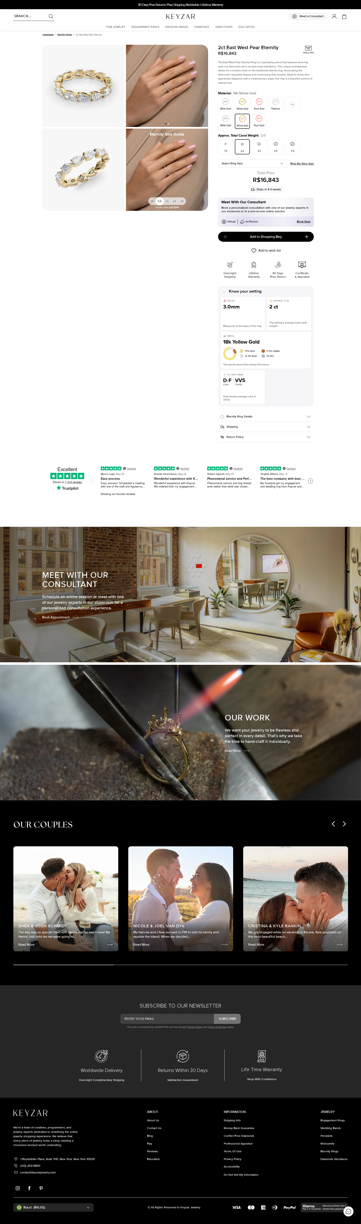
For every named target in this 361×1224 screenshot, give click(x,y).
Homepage (48, 34)
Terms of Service (217, 1027)
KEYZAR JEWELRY (170, 15)
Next (203, 86)
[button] (115, 27)
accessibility (232, 1166)
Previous (130, 86)
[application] (348, 1211)
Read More (233, 750)
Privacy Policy (195, 1027)
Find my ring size (302, 163)
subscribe (227, 1019)
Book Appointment (56, 617)
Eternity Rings (64, 34)
